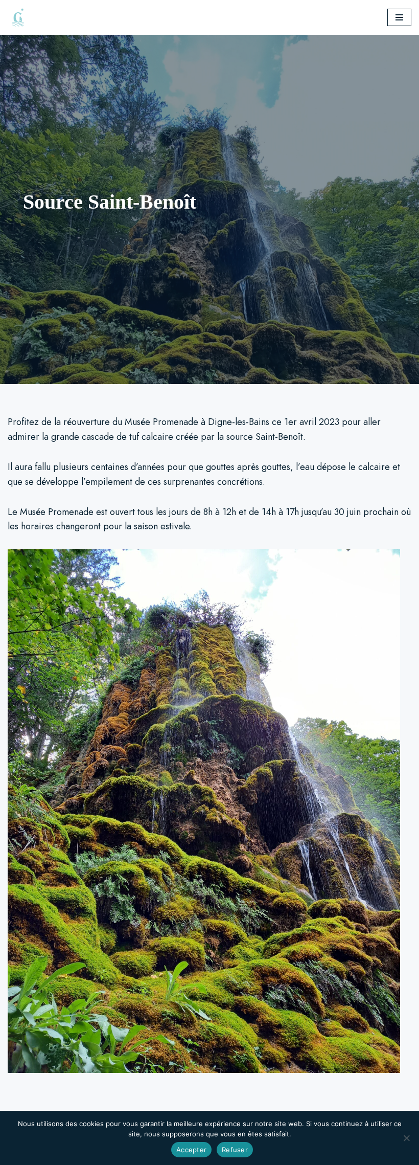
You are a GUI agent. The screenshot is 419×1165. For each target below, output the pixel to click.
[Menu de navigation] (399, 17)
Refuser (235, 1150)
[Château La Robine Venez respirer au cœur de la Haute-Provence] (20, 17)
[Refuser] (406, 1138)
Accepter (191, 1150)
